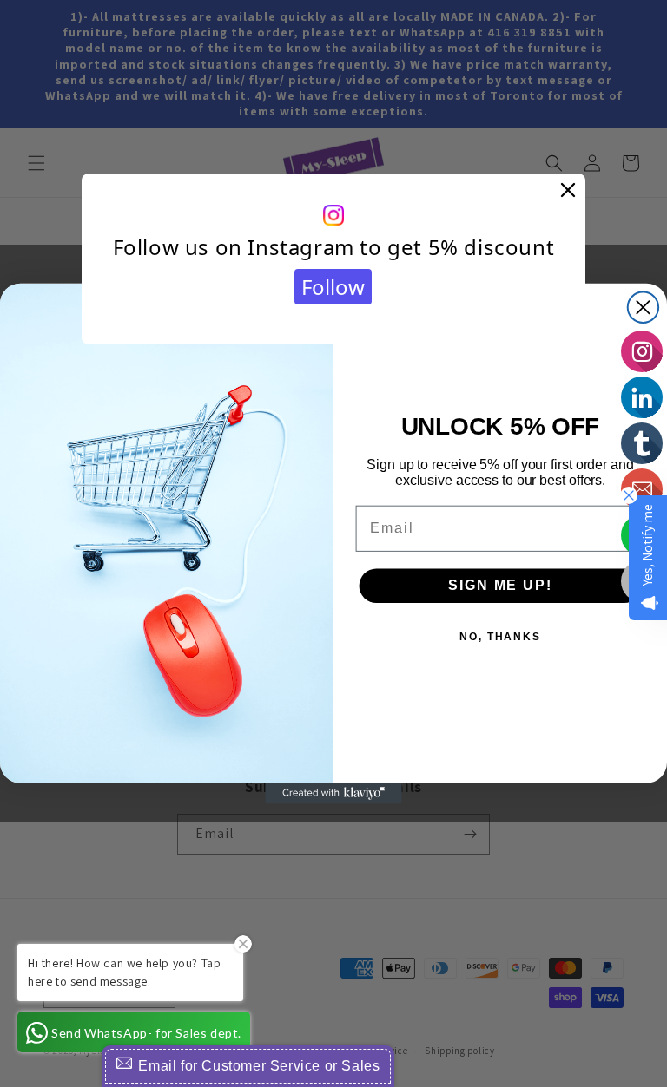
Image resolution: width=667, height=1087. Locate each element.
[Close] (568, 191)
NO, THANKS (500, 637)
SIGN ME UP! (499, 585)
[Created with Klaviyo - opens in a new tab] (333, 793)
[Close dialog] (643, 307)
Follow (333, 286)
